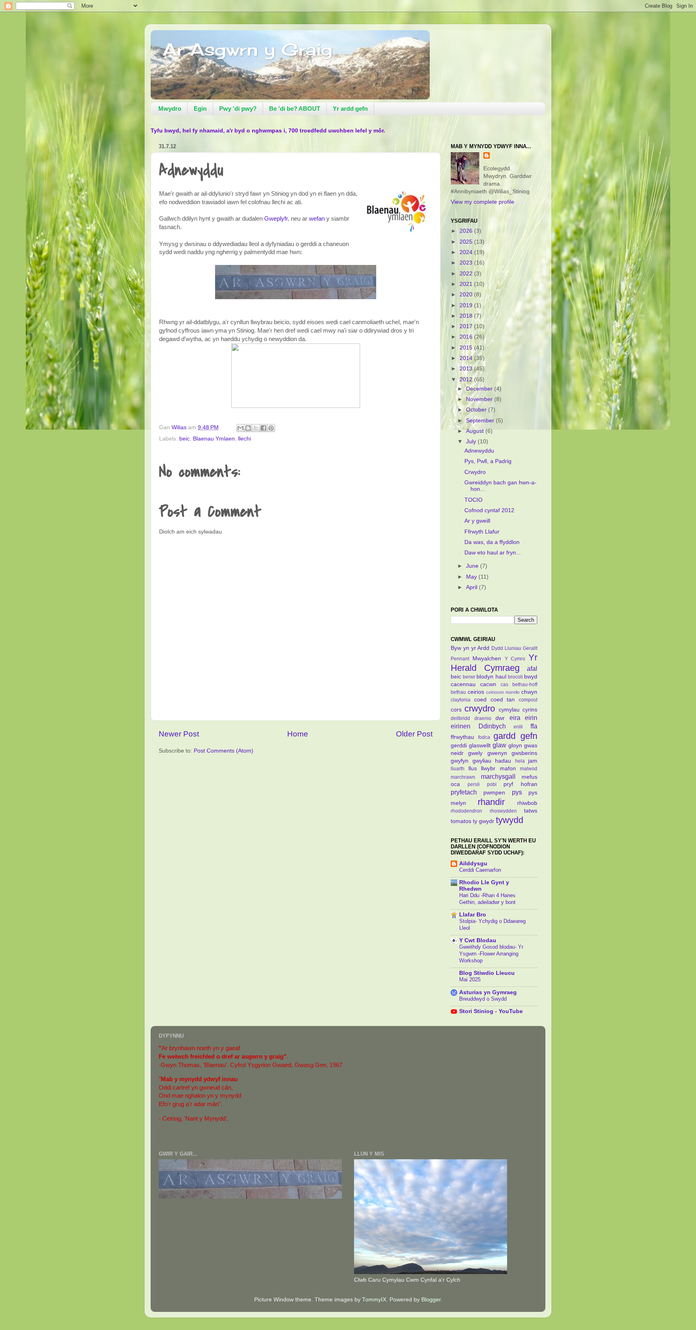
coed (480, 700)
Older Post (414, 734)
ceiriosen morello (503, 692)
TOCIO (473, 500)
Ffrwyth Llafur (481, 532)
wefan (317, 218)
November (480, 399)
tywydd (509, 820)
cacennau (463, 684)
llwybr (488, 768)
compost (528, 700)
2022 (467, 274)
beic (184, 439)
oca (455, 784)
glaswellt (480, 746)
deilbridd (460, 718)
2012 (467, 379)
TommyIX (374, 1300)
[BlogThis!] (248, 428)
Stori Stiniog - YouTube (491, 1011)
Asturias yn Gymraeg (488, 992)
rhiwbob (527, 803)
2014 (467, 358)
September (481, 421)
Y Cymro (515, 659)
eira (515, 717)
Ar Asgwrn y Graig (247, 49)
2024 (467, 252)
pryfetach (464, 792)
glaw (499, 745)
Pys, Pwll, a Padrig (488, 461)
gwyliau (481, 761)
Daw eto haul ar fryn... (492, 553)
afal (532, 668)
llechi (244, 439)
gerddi (459, 746)
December (480, 389)
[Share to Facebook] (263, 428)
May (472, 577)
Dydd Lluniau (506, 648)
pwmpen (494, 793)
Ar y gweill (477, 521)
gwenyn (497, 753)
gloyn (515, 746)
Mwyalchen (486, 659)
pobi (492, 784)
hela (520, 761)
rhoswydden (503, 811)
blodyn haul (491, 677)
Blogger (431, 1300)
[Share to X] (256, 428)
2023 (467, 263)
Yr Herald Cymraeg (494, 662)
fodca (484, 737)
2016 (467, 337)
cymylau (509, 710)
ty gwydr (483, 821)
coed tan (503, 700)
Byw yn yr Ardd (470, 648)
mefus (529, 777)
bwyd (530, 677)
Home (297, 734)
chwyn (529, 692)
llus (472, 768)
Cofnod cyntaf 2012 (489, 510)
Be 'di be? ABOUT (294, 108)
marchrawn (463, 777)
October (477, 410)
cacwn (488, 684)
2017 (467, 326)
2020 (467, 295)
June (473, 566)
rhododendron (466, 811)
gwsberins (524, 753)
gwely (475, 753)
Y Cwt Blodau (477, 940)
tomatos (461, 821)
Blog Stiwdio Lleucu (487, 973)
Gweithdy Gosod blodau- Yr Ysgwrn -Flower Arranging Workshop (491, 953)
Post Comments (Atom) (223, 751)
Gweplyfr (276, 218)
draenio (482, 718)
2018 (467, 316)
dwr (500, 718)
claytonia (460, 700)
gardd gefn (515, 736)
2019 (467, 305)
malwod (528, 769)
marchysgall (498, 776)
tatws (530, 811)
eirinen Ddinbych (478, 726)
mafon (508, 768)
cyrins (529, 710)
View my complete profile (482, 202)
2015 (467, 348)
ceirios (476, 692)
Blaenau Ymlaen (214, 439)
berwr (469, 677)
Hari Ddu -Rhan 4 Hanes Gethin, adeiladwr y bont (487, 898)
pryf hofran (520, 784)
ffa (533, 726)
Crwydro (475, 472)
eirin (531, 717)
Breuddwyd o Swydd (483, 999)
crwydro (479, 708)
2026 (467, 231)
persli (474, 784)
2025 (467, 242)
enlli (518, 727)
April (472, 587)
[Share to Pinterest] (271, 428)
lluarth (457, 769)
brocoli (515, 677)
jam (532, 761)
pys (517, 792)
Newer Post (179, 734)
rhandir (491, 802)
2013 (467, 369)
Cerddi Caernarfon (480, 870)
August (475, 431)
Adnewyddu (479, 451)
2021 (467, 284)
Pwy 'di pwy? (238, 108)
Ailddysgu (473, 863)
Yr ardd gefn (350, 108)
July (472, 442)
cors (456, 710)
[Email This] (240, 428)
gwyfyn (459, 761)
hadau (503, 761)
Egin (200, 108)
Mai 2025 (470, 979)
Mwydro (169, 108)
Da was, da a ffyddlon (492, 542)
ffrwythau (462, 737)
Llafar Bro (472, 915)
